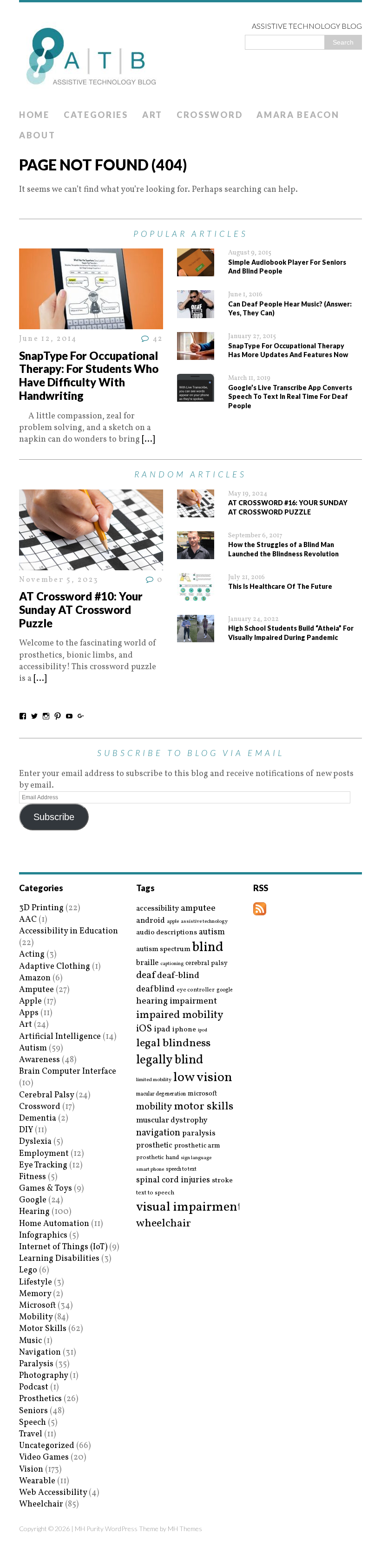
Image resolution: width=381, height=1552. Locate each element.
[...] (148, 439)
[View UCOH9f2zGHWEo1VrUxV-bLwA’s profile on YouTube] (69, 716)
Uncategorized (46, 1446)
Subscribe (53, 817)
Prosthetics (40, 1399)
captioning (172, 964)
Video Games (44, 1457)
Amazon (35, 978)
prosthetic (154, 1145)
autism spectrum (163, 949)
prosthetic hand (157, 1158)
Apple (30, 1001)
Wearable (37, 1481)
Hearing (34, 1212)
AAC (28, 920)
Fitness (32, 1177)
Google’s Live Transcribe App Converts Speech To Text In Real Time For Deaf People (290, 397)
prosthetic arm (197, 1146)
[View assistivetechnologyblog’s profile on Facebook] (22, 716)
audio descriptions (166, 932)
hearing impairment (176, 1001)
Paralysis (36, 1364)
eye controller (196, 990)
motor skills (203, 1106)
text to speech (155, 1193)
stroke (222, 1181)
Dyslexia (35, 1142)
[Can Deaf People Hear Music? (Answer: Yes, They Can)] (195, 312)
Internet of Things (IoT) (63, 1247)
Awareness (39, 1060)
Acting (32, 954)
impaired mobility (179, 1015)
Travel (30, 1434)
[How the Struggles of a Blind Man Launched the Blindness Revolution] (195, 553)
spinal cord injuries (173, 1180)
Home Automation (54, 1224)
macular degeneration (161, 1094)
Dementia (37, 1118)
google (224, 990)
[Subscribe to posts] (259, 909)
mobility (154, 1107)
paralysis (199, 1133)
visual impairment (189, 1207)
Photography (43, 1376)
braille (147, 963)
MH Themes (185, 1528)
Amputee (36, 990)
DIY (26, 1130)
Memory (35, 1294)
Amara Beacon (297, 115)
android (150, 920)
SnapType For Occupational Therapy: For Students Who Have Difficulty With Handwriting (88, 375)
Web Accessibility (53, 1493)
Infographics (43, 1235)
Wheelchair (41, 1504)
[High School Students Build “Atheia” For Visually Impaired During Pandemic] (195, 636)
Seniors (33, 1411)
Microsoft (37, 1305)
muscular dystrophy (171, 1120)
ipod (202, 1030)
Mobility (36, 1317)
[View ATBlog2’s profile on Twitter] (34, 716)
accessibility (157, 908)
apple (173, 921)
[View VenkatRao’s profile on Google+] (81, 716)
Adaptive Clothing (54, 966)
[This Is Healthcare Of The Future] (195, 595)
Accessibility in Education (68, 931)
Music (30, 1341)
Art (152, 115)
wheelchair (163, 1223)
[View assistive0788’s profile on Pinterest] (57, 716)
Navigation (40, 1352)
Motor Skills (42, 1329)
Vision (31, 1469)
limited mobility (153, 1079)
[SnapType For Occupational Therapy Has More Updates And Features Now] (195, 354)
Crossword (210, 115)
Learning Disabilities (59, 1259)
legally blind (169, 1060)
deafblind (155, 989)
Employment (44, 1154)
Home (34, 115)
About (37, 135)
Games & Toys (45, 1188)
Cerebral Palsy (46, 1095)
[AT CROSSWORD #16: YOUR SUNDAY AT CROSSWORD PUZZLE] (195, 511)
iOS (144, 1029)
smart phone (150, 1169)
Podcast (33, 1387)
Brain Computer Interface (67, 1071)
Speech (32, 1422)
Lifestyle (35, 1282)
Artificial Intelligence (60, 1037)
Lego (28, 1270)
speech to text (181, 1169)
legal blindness (173, 1043)
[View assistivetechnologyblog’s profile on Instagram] (46, 716)
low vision (202, 1078)
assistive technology (204, 921)
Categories (96, 115)
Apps (29, 1013)
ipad (162, 1029)
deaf (145, 976)
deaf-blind (178, 976)
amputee (198, 908)
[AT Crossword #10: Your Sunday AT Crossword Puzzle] (91, 564)
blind (207, 947)
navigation (158, 1133)
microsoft (202, 1094)
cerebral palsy (206, 963)
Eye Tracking (43, 1165)
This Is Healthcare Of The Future (280, 586)
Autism (33, 1048)
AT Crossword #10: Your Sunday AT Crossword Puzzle (81, 609)
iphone (184, 1029)
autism (212, 932)
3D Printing (41, 908)
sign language (196, 1158)
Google (32, 1200)
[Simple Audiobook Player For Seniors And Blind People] (195, 270)
